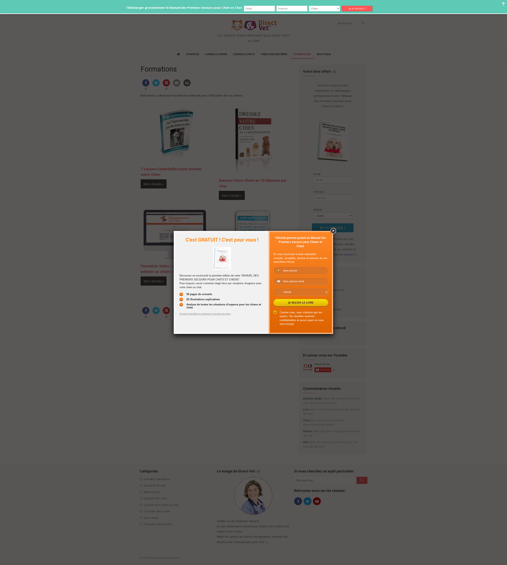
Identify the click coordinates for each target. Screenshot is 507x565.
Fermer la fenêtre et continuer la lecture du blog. (205, 314)
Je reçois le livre (301, 302)
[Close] (333, 230)
